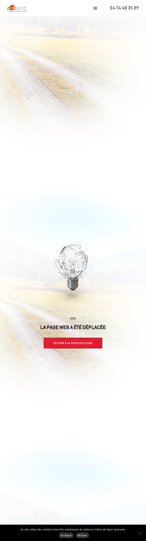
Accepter (66, 535)
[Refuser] (140, 532)
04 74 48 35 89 (124, 8)
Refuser (82, 535)
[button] (95, 8)
